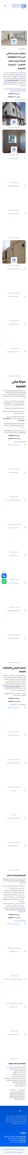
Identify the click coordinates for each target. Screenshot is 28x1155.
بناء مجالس (14, 690)
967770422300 (10, 1152)
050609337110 (12, 94)
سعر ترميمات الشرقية (14, 1096)
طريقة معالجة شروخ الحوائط (17, 1098)
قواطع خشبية (13, 704)
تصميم (21, 1152)
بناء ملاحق (17, 100)
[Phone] (4, 575)
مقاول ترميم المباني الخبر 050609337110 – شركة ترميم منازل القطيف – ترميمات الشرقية (16, 60)
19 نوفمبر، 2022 (22, 1090)
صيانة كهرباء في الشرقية (19, 1098)
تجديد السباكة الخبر (20, 1092)
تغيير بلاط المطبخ (21, 1095)
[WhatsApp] (4, 581)
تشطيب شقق (17, 442)
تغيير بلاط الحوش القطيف (16, 1093)
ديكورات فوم (17, 921)
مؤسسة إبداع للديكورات (11, 1149)
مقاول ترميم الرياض (11, 1067)
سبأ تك (17, 1152)
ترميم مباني (21, 49)
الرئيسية (17, 24)
